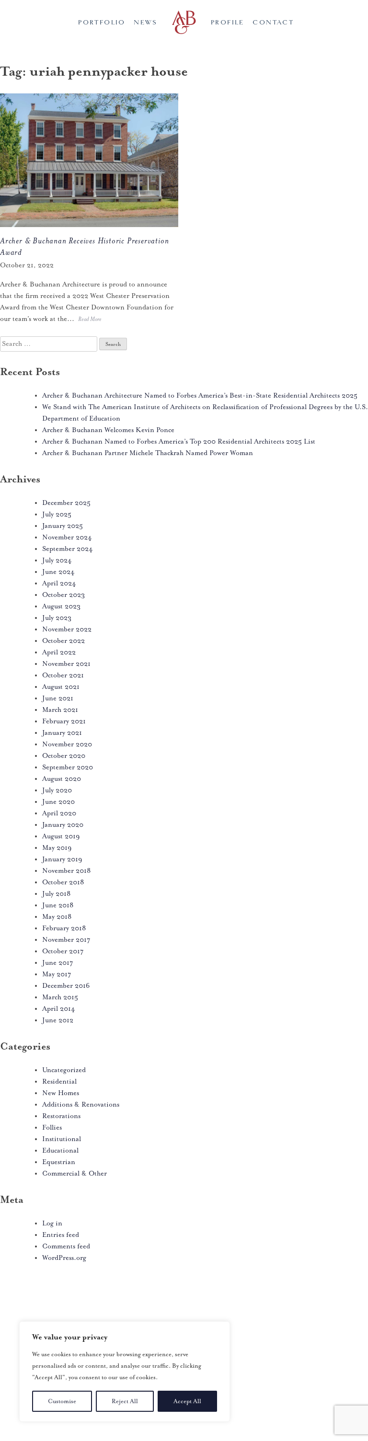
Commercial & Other (74, 1173)
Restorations (61, 1116)
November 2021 (66, 664)
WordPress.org (64, 1258)
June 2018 (57, 905)
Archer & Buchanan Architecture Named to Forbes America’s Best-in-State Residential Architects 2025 (199, 395)
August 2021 (61, 687)
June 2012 (57, 1020)
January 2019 (62, 859)
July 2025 (56, 514)
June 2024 (58, 572)
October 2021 (63, 675)
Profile (227, 22)
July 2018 (56, 894)
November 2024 (67, 537)
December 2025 (66, 503)
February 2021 (64, 721)
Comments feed (66, 1246)
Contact (273, 22)
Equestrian (58, 1162)
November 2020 (67, 744)
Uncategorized (64, 1070)
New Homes (60, 1093)
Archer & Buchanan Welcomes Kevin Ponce (108, 430)
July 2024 (57, 560)
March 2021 (60, 710)
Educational (60, 1150)
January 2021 (62, 733)
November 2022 (67, 629)
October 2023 (63, 595)
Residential (59, 1081)
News (145, 22)
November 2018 (66, 871)
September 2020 (67, 767)
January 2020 (62, 825)
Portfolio (102, 22)
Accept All (187, 1401)
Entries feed (60, 1235)
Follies (52, 1127)
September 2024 (67, 549)
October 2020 (63, 756)
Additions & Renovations (80, 1104)
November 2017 (66, 940)
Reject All (125, 1401)
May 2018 (56, 917)
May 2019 (56, 848)
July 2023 (56, 618)
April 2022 (59, 652)
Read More (90, 319)
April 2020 (59, 813)
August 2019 (61, 836)
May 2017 (56, 974)
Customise (62, 1401)
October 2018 (63, 882)
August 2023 (61, 606)
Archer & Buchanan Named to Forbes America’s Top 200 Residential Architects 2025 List (178, 441)
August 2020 (61, 779)
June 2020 (58, 802)
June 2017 (57, 963)
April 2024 (59, 583)
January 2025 (62, 526)
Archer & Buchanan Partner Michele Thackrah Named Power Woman (147, 453)
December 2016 (66, 986)
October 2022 (63, 641)
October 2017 (63, 951)
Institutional (61, 1139)
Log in (52, 1223)
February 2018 (64, 928)
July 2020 (57, 790)
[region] (124, 1371)
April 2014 (58, 1009)
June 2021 (57, 698)
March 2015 (60, 997)
